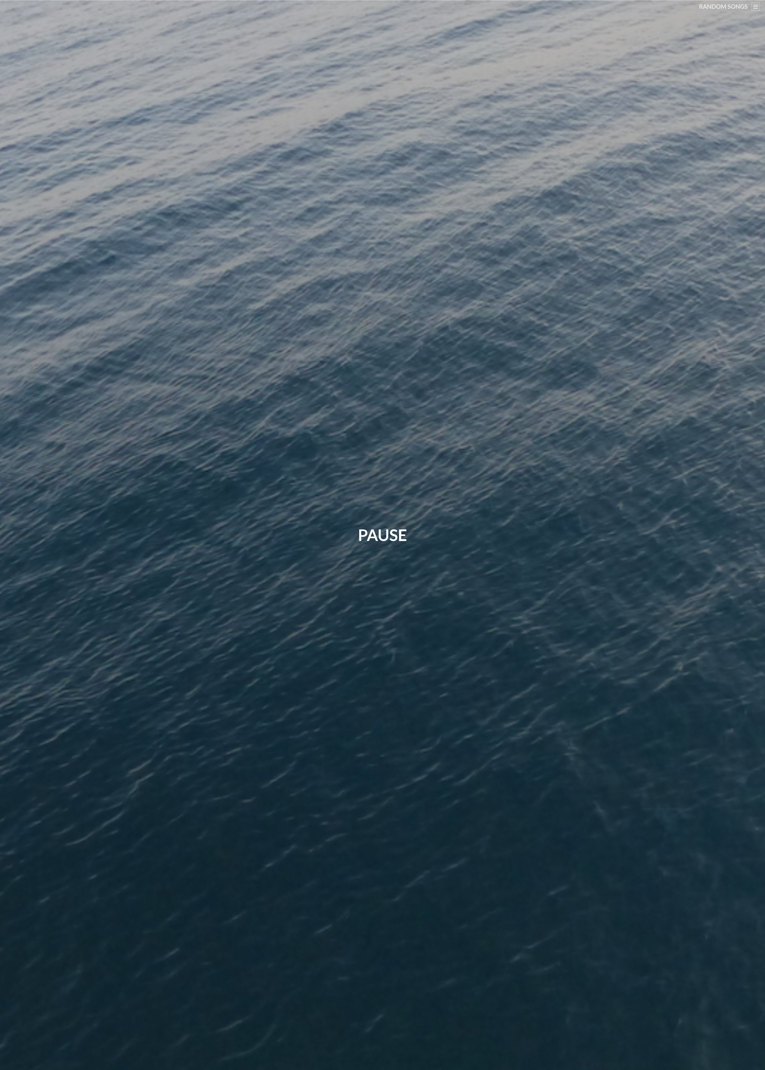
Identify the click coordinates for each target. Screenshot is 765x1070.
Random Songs (723, 6)
